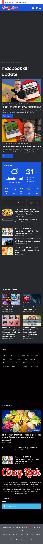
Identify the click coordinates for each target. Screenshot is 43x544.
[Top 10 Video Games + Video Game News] (32, 299)
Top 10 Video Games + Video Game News (31, 308)
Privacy (32, 534)
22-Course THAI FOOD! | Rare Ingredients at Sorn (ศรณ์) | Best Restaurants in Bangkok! (27, 212)
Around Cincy (15, 355)
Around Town (26, 355)
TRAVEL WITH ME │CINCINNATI (26, 220)
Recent (20, 203)
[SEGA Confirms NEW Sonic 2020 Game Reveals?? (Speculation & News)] (7, 251)
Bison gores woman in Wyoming (15, 2)
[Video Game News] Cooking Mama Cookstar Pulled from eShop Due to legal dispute (31, 332)
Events (19, 359)
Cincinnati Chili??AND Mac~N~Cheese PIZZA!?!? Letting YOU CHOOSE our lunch (27, 231)
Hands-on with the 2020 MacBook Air (21, 106)
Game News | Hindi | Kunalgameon (9, 308)
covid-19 (11, 359)
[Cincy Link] (10, 8)
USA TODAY (34, 366)
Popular (8, 203)
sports (33, 363)
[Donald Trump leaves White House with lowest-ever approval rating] (7, 241)
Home (5, 62)
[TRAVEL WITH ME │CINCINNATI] (7, 222)
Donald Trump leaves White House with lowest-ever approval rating (28, 240)
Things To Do (16, 366)
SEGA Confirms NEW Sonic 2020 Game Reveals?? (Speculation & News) (27, 250)
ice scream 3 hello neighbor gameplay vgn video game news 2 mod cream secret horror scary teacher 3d (11, 332)
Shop (10, 534)
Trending (25, 366)
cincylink (5, 104)
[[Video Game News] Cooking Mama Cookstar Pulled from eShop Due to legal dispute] (32, 320)
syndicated (6, 366)
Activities (5, 355)
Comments (34, 203)
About (38, 534)
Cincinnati (36, 355)
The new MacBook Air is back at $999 (21, 146)
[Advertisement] (21, 34)
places (11, 363)
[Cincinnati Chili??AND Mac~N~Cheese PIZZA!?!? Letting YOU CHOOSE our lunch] (7, 232)
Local (25, 359)
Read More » (7, 116)
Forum (15, 534)
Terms (26, 534)
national (32, 359)
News (4, 363)
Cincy (4, 359)
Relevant (25, 363)
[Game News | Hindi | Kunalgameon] (11, 299)
